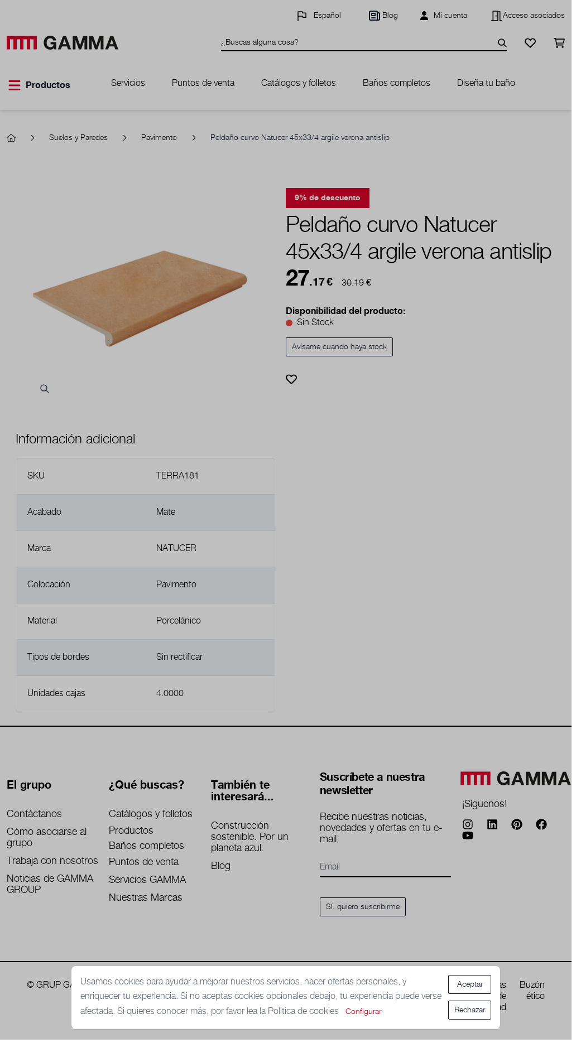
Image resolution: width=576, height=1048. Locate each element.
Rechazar (469, 1010)
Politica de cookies (304, 1011)
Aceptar (470, 984)
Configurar (363, 1012)
